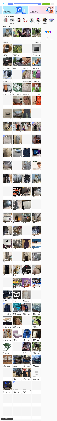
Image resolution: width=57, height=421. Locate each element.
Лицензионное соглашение (48, 34)
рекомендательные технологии (48, 39)
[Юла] (5, 3)
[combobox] (26, 4)
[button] (11, 37)
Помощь (48, 37)
